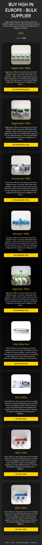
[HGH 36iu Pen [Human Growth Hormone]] (21, 340)
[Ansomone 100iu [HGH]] (21, 174)
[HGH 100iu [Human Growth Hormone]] (21, 504)
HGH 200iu (21, 397)
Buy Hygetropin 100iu (21, 145)
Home (18, 38)
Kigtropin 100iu (21, 289)
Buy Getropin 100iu (21, 255)
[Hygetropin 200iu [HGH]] (21, 64)
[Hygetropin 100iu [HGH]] (21, 119)
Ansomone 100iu (21, 178)
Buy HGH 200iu (21, 419)
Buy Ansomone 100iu (21, 200)
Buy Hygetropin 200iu (21, 89)
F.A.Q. (12, 542)
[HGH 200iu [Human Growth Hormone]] (21, 393)
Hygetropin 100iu (21, 123)
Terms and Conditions (22, 542)
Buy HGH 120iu (21, 474)
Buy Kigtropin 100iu (21, 310)
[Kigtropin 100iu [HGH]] (21, 285)
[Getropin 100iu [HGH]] (21, 229)
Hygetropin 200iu (21, 68)
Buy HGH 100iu (21, 529)
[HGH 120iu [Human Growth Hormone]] (21, 448)
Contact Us (34, 542)
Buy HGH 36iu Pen (21, 364)
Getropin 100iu (21, 233)
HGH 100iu (21, 507)
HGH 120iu (21, 452)
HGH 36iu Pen (21, 344)
